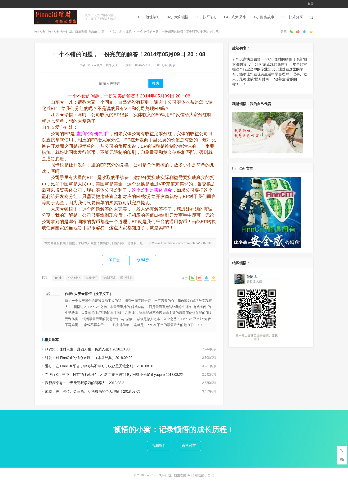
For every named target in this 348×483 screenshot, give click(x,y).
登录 (311, 4)
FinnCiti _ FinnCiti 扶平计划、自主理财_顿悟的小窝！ (70, 31)
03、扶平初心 (206, 17)
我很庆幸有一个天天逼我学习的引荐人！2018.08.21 (85, 383)
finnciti (58, 278)
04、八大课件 (235, 17)
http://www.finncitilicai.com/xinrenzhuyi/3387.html (179, 243)
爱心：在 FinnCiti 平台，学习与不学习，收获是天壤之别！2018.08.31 (99, 366)
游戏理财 (109, 278)
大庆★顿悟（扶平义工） (104, 65)
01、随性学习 (149, 17)
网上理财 (126, 278)
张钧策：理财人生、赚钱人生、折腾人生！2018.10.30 (87, 349)
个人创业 (74, 278)
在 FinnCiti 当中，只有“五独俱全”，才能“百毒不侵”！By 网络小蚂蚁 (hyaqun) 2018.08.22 (114, 375)
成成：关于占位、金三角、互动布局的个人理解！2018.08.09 (92, 391)
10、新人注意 (122, 31)
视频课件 (159, 446)
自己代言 (189, 446)
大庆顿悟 (91, 278)
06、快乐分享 (292, 17)
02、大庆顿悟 (177, 17)
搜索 (156, 83)
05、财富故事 (263, 17)
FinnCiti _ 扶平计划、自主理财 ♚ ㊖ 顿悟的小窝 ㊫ (179, 475)
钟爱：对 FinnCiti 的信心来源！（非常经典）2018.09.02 (88, 358)
